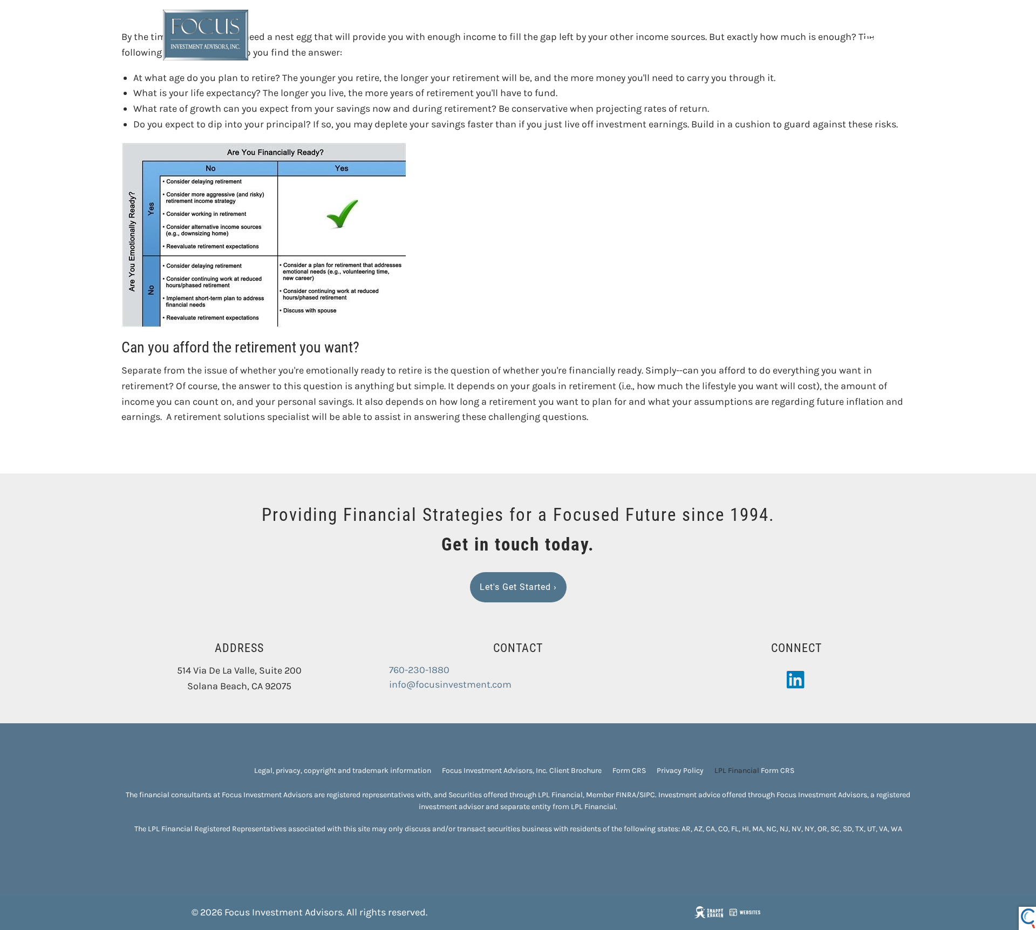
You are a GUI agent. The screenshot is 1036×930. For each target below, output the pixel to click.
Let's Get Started (518, 587)
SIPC (647, 794)
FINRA (626, 794)
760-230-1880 (419, 670)
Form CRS (629, 770)
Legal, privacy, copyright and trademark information (342, 770)
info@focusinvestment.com (450, 684)
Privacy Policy (680, 770)
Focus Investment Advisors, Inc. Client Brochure (522, 770)
